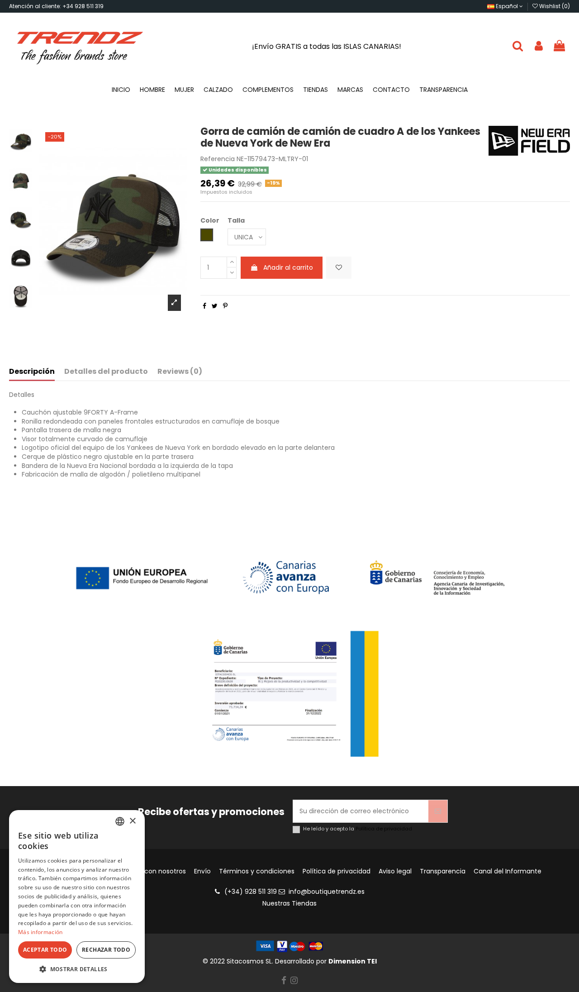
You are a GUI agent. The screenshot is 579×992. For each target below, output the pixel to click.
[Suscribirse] (437, 811)
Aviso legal (395, 871)
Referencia (217, 159)
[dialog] (77, 896)
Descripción (32, 372)
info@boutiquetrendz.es (327, 891)
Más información (40, 932)
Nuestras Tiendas (289, 903)
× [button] (132, 821)
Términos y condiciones (256, 871)
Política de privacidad (384, 828)
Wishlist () (554, 6)
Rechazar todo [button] (106, 950)
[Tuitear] (215, 305)
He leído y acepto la (357, 829)
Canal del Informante (507, 871)
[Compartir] (204, 305)
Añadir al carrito (288, 267)
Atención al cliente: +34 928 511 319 (56, 6)
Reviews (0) (179, 372)
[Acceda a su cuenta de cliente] (539, 46)
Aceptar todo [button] (45, 950)
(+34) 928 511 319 (250, 891)
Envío (202, 871)
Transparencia (442, 871)
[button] (77, 969)
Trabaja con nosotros (152, 871)
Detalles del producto (106, 372)
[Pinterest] (225, 305)
